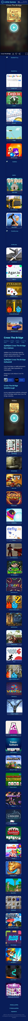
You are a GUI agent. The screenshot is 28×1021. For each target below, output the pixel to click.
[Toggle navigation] (19, 2)
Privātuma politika (14, 1008)
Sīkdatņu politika (14, 1005)
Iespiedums (14, 1012)
